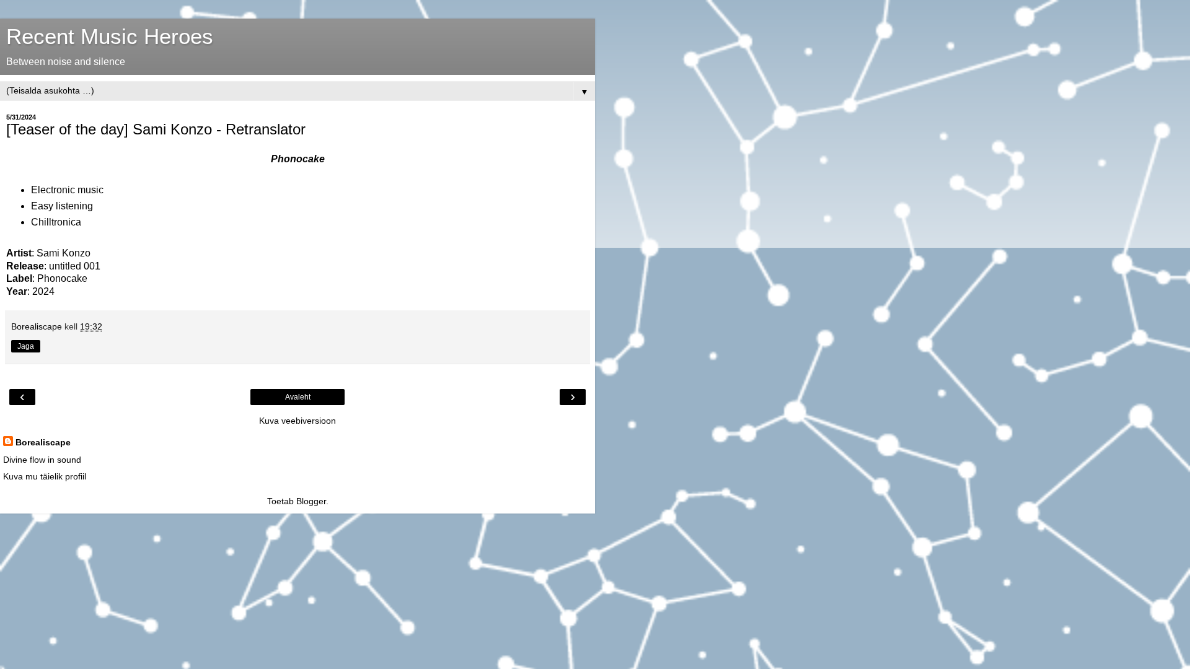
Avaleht (298, 397)
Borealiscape (43, 442)
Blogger (311, 501)
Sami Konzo (63, 253)
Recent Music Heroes (109, 36)
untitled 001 (74, 266)
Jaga (25, 346)
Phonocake (62, 278)
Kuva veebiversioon (297, 421)
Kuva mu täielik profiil (44, 476)
